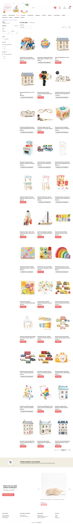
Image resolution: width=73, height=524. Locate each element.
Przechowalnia (5, 517)
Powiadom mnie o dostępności (44, 62)
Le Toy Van (6, 38)
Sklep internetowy (36, 522)
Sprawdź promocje (8, 494)
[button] (55, 8)
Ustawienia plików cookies (42, 516)
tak (4, 46)
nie (4, 48)
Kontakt (56, 515)
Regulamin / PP (40, 515)
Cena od (3, 30)
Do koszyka (23, 62)
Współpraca (57, 517)
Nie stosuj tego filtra (8, 44)
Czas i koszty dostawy (24, 516)
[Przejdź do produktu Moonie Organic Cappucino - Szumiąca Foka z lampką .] (54, 485)
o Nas (56, 516)
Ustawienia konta (5, 516)
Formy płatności (23, 515)
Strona (63, 27)
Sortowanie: (22, 24)
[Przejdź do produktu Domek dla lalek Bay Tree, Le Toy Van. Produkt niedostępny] (28, 78)
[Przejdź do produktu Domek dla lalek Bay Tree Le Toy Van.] (63, 43)
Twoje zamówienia (5, 515)
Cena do (12, 30)
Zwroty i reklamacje (41, 517)
